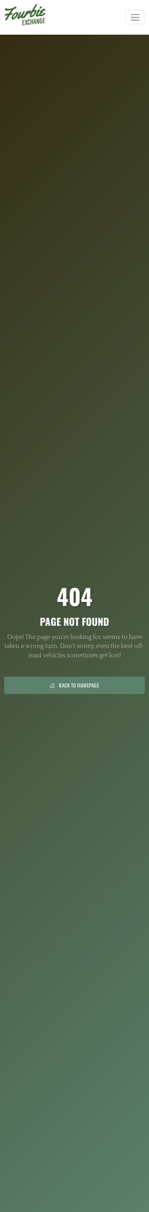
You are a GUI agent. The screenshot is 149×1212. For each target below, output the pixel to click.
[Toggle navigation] (135, 17)
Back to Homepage (78, 685)
